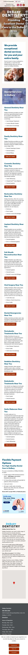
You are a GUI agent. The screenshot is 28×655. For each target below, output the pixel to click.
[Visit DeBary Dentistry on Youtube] (26, 23)
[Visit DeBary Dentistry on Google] (26, 12)
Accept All (14, 652)
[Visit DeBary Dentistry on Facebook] (26, 17)
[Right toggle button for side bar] (24, 19)
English (19, 1)
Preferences (14, 645)
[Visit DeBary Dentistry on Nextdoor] (26, 26)
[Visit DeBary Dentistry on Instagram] (26, 14)
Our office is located (7, 553)
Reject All (14, 649)
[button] (21, 5)
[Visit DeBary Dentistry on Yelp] (26, 20)
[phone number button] (18, 5)
